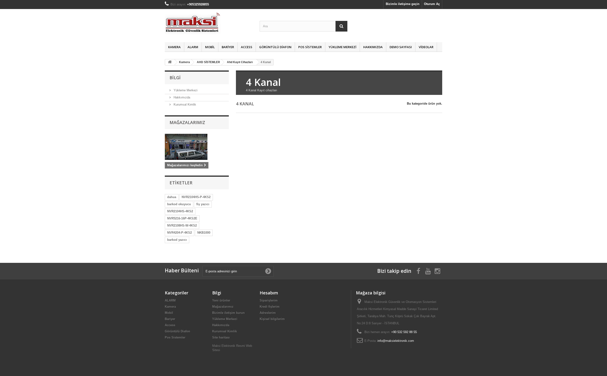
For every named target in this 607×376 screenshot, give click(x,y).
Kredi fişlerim (270, 306)
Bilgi (175, 77)
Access (246, 47)
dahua (171, 197)
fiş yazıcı (202, 204)
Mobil (210, 47)
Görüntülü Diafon (275, 47)
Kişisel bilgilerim (272, 319)
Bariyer (228, 47)
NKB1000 (203, 232)
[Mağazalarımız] (197, 147)
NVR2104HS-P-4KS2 (196, 197)
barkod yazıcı (177, 239)
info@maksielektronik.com (395, 341)
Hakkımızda (373, 47)
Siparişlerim (269, 300)
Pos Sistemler (310, 47)
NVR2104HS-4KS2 (180, 211)
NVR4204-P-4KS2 (179, 232)
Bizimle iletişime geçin (402, 4)
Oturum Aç (432, 4)
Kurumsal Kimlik (184, 104)
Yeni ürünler (221, 300)
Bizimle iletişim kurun (228, 313)
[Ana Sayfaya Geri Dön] (169, 62)
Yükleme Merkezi (342, 47)
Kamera (174, 47)
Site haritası (221, 337)
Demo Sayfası (401, 47)
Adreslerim (268, 313)
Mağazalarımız (187, 122)
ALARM (193, 47)
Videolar (426, 47)
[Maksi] (209, 24)
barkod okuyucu (179, 204)
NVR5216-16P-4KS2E (182, 218)
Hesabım (269, 293)
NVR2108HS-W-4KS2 (182, 225)
